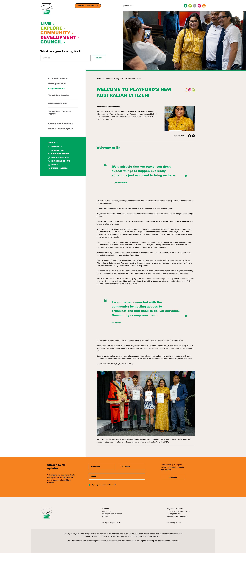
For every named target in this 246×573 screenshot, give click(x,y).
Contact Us (57, 150)
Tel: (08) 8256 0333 (174, 514)
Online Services (60, 157)
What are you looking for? (60, 51)
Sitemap (105, 509)
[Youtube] (204, 6)
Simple (178, 523)
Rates (54, 165)
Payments (56, 147)
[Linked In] (194, 6)
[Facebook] (185, 6)
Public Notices (59, 168)
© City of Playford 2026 (111, 523)
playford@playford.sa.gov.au (177, 517)
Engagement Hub (60, 161)
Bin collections (60, 154)
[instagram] (199, 6)
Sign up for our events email (104, 485)
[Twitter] (190, 6)
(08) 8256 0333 (128, 6)
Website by (171, 523)
